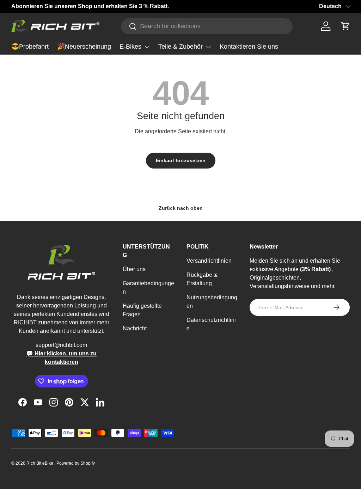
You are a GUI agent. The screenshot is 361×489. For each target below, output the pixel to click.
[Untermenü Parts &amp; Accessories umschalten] (208, 47)
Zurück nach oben (181, 208)
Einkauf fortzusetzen (181, 160)
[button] (345, 26)
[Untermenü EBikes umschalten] (147, 47)
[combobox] (207, 26)
